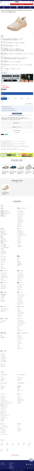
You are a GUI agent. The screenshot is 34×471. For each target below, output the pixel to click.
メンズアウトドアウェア (20, 320)
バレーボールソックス (3, 430)
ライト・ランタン (3, 365)
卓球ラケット (19, 258)
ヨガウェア (18, 308)
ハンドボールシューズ (3, 284)
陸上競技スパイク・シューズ (4, 210)
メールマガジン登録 (11, 466)
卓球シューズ (19, 260)
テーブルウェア (2, 359)
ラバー (18, 259)
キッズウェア (19, 337)
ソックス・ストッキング (3, 252)
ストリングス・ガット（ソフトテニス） (21, 235)
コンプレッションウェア (20, 338)
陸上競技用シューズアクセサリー (5, 211)
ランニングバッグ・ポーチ (20, 302)
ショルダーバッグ (19, 398)
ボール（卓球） (19, 263)
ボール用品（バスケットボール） (5, 277)
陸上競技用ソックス (3, 215)
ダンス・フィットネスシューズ (21, 313)
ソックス (2, 266)
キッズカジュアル (3, 418)
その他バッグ (19, 403)
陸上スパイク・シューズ (4, 412)
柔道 (1, 335)
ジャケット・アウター (3, 386)
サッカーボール (19, 222)
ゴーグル (2, 299)
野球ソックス (2, 428)
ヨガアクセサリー (19, 311)
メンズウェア (19, 335)
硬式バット (2, 235)
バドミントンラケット (3, 258)
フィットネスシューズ (3, 411)
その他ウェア (2, 380)
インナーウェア (19, 314)
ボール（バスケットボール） (4, 276)
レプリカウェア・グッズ (3, 275)
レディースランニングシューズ (10, 144)
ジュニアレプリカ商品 (20, 221)
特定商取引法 (11, 467)
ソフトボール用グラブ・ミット (4, 234)
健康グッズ (2, 321)
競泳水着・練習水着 (3, 294)
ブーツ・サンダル (19, 343)
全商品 (4, 146)
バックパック (19, 395)
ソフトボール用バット (3, 239)
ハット (18, 427)
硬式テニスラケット (19, 230)
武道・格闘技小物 (3, 337)
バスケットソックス (3, 429)
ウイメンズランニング (3, 397)
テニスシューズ (19, 239)
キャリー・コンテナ (3, 353)
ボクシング (2, 336)
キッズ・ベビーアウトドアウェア (21, 323)
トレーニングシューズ (20, 212)
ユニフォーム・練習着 (3, 245)
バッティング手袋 (3, 246)
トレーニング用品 (3, 320)
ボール (18, 385)
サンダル (2, 421)
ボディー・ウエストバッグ (20, 399)
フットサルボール (19, 223)
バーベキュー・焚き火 (3, 361)
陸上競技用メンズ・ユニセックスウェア (6, 212)
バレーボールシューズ (20, 272)
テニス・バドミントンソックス (4, 427)
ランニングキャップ (19, 301)
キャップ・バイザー (19, 242)
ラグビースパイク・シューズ (20, 284)
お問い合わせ (10, 465)
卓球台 (18, 265)
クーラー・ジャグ (3, 354)
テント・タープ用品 (3, 360)
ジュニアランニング (3, 398)
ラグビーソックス (3, 433)
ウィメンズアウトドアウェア (20, 321)
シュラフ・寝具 (2, 356)
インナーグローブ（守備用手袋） (5, 247)
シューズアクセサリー (20, 215)
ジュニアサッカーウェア (20, 218)
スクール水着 (2, 296)
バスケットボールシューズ (4, 272)
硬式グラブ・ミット (3, 230)
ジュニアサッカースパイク (20, 211)
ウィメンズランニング (8, 140)
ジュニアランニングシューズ (21, 296)
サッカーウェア (19, 217)
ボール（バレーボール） (20, 276)
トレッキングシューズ (20, 325)
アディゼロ (11, 5)
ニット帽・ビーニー (19, 429)
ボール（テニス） (19, 245)
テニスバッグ (19, 240)
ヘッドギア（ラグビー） (20, 287)
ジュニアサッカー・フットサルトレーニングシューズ (7, 403)
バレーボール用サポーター (20, 275)
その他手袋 (2, 248)
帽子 (18, 326)
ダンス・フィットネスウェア (20, 312)
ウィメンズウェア (19, 336)
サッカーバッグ (19, 224)
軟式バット (2, 236)
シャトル (2, 263)
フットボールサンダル (20, 216)
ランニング (9, 142)
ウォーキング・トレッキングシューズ (5, 415)
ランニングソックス (19, 300)
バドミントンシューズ (19, 5)
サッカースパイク (19, 210)
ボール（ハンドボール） (3, 287)
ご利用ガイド (10, 464)
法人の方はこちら (3, 464)
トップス (2, 376)
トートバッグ (19, 397)
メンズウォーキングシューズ (4, 308)
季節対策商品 (19, 386)
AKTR (22, 5)
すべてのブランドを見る (14, 455)
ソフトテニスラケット (20, 233)
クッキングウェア (3, 355)
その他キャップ (19, 430)
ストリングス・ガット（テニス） (21, 234)
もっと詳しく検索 (21, 4)
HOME (1, 140)
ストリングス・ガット (3, 259)
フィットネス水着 (3, 295)
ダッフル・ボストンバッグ (20, 400)
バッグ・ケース (2, 250)
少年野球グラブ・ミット (4, 233)
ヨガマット (18, 388)
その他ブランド (5, 142)
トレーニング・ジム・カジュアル (5, 417)
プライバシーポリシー (12, 468)
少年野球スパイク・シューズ (4, 241)
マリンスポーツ (3, 301)
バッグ (1, 265)
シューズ (4, 140)
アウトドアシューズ (19, 324)
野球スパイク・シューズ (4, 240)
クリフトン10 (14, 5)
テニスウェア (19, 241)
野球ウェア (2, 242)
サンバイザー (19, 428)
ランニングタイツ (19, 299)
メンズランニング (3, 395)
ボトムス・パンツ (3, 379)
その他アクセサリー (3, 216)
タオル (18, 391)
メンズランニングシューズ (20, 294)
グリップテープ (19, 236)
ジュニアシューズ (19, 342)
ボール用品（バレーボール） (21, 277)
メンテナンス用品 (3, 251)
